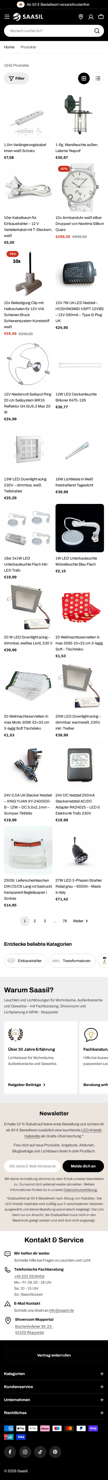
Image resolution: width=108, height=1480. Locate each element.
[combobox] (54, 31)
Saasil (22, 1471)
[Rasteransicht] (84, 78)
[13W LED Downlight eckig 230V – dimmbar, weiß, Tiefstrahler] (28, 449)
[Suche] (97, 31)
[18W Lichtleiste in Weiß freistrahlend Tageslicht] (80, 449)
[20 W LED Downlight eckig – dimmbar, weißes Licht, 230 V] (28, 607)
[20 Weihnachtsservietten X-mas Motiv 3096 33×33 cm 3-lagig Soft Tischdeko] (28, 686)
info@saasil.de (61, 1310)
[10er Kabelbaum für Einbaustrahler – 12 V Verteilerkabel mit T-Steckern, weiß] (28, 187)
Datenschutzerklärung (80, 1190)
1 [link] (25, 921)
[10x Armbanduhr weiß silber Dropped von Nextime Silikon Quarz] (80, 187)
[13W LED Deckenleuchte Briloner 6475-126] (80, 364)
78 (65, 921)
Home (9, 47)
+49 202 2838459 (29, 1276)
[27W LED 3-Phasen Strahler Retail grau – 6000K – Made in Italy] (80, 850)
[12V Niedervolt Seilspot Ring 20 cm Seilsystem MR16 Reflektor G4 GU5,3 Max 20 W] (28, 364)
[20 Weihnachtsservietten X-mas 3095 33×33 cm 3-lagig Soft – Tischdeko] (80, 607)
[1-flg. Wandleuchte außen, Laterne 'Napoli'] (80, 114)
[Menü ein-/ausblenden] (7, 17)
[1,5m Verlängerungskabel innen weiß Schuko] (28, 114)
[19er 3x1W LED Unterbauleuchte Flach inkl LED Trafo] (28, 528)
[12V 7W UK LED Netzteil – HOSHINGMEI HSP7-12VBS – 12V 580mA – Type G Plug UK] (80, 272)
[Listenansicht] (98, 78)
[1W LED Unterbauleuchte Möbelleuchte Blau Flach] (80, 528)
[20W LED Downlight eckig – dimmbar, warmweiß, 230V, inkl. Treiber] (80, 686)
